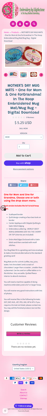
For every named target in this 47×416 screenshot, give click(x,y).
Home (6, 32)
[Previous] (6, 75)
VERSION (23, 133)
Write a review (23, 334)
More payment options (23, 169)
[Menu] (13, 24)
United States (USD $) (22, 368)
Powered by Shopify (23, 411)
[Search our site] (34, 24)
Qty (23, 143)
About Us (23, 392)
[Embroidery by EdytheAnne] (23, 10)
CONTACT (23, 395)
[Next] (41, 75)
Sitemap (23, 398)
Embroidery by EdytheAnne (22, 409)
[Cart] (27, 24)
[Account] (20, 24)
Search (23, 389)
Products (15, 32)
